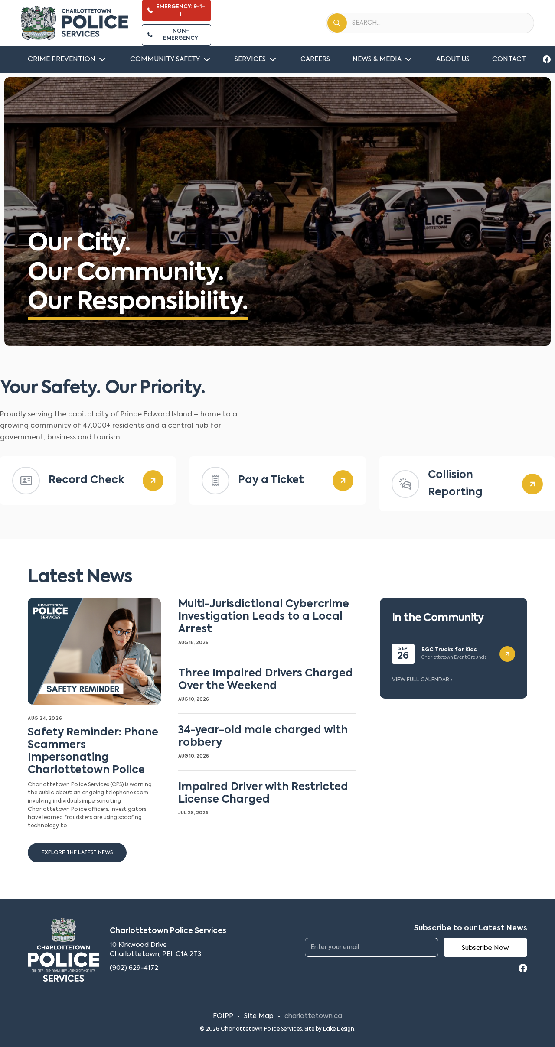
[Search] (337, 23)
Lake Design (338, 1029)
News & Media (377, 59)
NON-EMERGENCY (180, 35)
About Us (453, 59)
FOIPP (223, 1016)
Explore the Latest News (77, 852)
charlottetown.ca (313, 1016)
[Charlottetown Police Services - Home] (74, 23)
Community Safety (165, 59)
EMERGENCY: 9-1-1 (180, 10)
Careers (315, 59)
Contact (509, 59)
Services (250, 59)
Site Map (259, 1016)
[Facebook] (547, 59)
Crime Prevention (61, 59)
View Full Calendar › (422, 680)
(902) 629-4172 (134, 968)
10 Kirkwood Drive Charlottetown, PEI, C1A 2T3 (155, 950)
